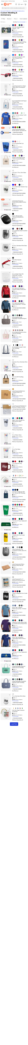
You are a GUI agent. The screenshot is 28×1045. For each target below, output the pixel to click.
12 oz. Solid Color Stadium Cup (19, 186)
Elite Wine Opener (16, 259)
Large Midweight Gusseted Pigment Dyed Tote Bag (19, 682)
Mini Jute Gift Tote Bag (17, 377)
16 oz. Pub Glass (16, 449)
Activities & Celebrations (18, 11)
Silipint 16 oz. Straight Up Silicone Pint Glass (18, 421)
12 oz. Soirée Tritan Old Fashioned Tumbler (17, 274)
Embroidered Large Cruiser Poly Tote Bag (19, 347)
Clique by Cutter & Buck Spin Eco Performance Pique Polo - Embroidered (19, 623)
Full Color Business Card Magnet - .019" (18, 27)
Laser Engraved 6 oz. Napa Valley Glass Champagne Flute (19, 87)
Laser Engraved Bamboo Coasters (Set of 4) (18, 391)
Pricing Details (15, 33)
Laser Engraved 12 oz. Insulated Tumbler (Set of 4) (19, 550)
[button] (9, 26)
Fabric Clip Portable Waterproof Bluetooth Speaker (17, 217)
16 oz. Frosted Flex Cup (18, 143)
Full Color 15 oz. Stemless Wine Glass (19, 362)
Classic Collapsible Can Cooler (19, 593)
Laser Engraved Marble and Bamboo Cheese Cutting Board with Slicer (19, 407)
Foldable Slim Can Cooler (18, 535)
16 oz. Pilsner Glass (16, 435)
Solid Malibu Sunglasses (18, 71)
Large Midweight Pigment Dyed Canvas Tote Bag (18, 667)
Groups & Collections (6, 11)
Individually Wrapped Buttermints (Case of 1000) (19, 201)
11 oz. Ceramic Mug (17, 463)
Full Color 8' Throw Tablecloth (19, 521)
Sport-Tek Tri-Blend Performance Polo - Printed (19, 608)
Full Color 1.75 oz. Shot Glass (19, 172)
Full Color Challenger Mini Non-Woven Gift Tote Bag (18, 492)
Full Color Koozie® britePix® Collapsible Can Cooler (19, 42)
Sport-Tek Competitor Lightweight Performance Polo (18, 638)
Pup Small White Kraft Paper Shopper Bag (19, 101)
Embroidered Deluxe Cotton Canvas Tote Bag (19, 333)
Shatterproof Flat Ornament (19, 477)
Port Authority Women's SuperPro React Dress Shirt (19, 289)
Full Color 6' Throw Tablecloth (19, 652)
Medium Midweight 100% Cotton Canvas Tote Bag (18, 158)
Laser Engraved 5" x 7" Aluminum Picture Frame (18, 579)
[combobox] (14, 8)
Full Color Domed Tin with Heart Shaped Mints (18, 57)
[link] (7, 4)
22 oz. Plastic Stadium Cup (18, 506)
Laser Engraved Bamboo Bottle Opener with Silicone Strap (19, 130)
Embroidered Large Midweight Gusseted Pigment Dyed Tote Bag (19, 318)
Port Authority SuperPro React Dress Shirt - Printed (19, 303)
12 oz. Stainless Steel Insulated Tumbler (19, 231)
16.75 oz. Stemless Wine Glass (19, 245)
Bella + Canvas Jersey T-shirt (19, 115)
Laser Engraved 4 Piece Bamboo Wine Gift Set (18, 565)
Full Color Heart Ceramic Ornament (18, 711)
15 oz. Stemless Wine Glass (18, 696)
